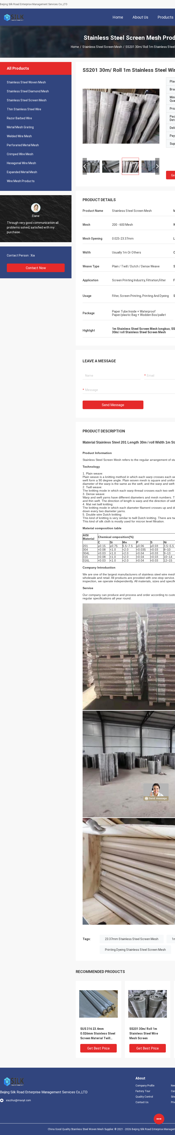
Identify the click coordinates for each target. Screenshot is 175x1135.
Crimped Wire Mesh (20, 154)
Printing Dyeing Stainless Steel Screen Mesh (135, 949)
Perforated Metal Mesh (23, 145)
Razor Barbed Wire (19, 118)
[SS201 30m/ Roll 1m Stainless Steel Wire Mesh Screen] (121, 116)
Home (75, 47)
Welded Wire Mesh (19, 136)
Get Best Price (98, 1048)
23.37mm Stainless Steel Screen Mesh (131, 939)
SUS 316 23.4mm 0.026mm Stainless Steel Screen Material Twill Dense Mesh (97, 1034)
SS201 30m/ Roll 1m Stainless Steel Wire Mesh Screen (143, 1033)
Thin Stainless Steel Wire (24, 109)
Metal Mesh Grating (20, 127)
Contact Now (36, 268)
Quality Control (144, 1096)
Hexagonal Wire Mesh (21, 163)
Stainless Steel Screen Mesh (102, 47)
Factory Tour (143, 1091)
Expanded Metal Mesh (22, 172)
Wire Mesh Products (21, 181)
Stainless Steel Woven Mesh (26, 82)
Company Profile (145, 1085)
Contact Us (142, 1102)
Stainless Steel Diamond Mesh (28, 91)
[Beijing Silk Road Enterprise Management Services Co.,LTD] (14, 17)
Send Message (113, 405)
